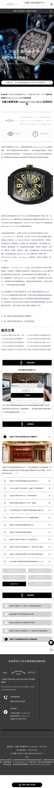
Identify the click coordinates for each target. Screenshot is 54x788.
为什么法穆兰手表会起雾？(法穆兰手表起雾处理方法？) (29, 488)
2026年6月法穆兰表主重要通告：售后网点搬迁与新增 (20, 339)
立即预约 (27, 395)
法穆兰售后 (14, 584)
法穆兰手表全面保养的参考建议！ (21, 532)
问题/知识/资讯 (34, 94)
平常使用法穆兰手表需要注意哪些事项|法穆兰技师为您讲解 (30, 510)
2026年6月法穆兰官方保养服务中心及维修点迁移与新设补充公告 (24, 342)
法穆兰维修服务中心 (21, 291)
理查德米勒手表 (39, 570)
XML (27, 757)
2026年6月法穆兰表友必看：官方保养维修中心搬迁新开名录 (22, 335)
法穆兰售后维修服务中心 (17, 94)
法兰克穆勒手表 (39, 584)
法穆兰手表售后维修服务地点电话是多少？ (25, 481)
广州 (42, 94)
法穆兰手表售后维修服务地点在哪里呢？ (24, 437)
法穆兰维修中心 (24, 150)
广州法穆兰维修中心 (18, 302)
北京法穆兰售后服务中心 (27, 370)
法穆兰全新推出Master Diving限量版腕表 (24, 517)
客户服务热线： (27, 750)
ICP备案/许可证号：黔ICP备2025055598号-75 (27, 753)
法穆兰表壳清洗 (39, 577)
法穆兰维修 (5, 147)
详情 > (17, 473)
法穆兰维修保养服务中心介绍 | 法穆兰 (23, 503)
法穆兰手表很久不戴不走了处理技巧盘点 (24, 539)
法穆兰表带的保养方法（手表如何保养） (21, 321)
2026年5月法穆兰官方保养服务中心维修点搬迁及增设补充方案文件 (24, 346)
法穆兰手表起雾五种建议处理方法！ (22, 525)
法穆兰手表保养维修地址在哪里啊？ (19, 316)
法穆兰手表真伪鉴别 (14, 570)
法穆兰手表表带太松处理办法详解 (39, 349)
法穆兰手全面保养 (14, 577)
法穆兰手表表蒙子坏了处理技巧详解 (13, 349)
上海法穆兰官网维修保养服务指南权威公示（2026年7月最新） (31, 561)
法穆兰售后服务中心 (34, 3)
